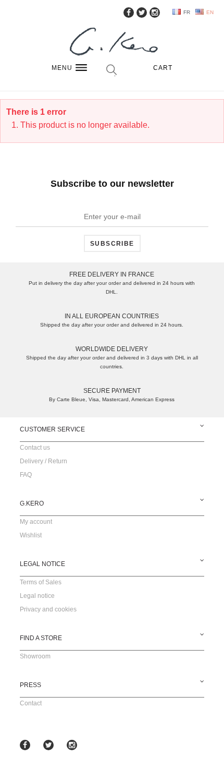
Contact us (35, 447)
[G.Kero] (112, 42)
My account (36, 521)
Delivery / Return (43, 461)
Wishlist (31, 535)
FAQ (26, 474)
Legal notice (37, 595)
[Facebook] (128, 12)
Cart (163, 67)
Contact (31, 703)
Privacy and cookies (48, 609)
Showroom (35, 656)
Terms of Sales (40, 582)
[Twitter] (141, 12)
